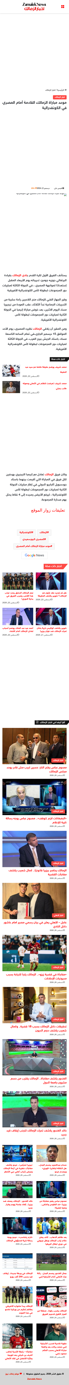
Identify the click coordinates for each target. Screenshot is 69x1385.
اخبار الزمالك (50, 90)
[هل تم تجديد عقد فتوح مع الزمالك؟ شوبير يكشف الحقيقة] (51, 581)
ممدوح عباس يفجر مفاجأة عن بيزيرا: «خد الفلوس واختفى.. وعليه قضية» (53, 1204)
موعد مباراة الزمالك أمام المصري (33, 546)
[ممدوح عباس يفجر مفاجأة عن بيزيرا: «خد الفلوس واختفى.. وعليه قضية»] (51, 1189)
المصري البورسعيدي (33, 539)
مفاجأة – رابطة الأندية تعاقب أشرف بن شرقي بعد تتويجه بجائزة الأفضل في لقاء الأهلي (19, 1355)
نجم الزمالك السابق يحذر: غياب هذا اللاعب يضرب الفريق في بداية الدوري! (19, 596)
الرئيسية (61, 90)
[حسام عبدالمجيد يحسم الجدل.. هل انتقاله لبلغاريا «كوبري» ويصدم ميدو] (51, 1153)
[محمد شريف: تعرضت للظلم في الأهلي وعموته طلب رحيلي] (11, 387)
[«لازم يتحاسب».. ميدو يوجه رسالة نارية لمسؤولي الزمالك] (17, 1225)
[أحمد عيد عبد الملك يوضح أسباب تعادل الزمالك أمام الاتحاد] (17, 616)
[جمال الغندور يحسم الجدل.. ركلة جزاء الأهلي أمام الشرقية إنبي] (51, 1261)
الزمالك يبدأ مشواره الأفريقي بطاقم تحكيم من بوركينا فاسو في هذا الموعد (19, 1309)
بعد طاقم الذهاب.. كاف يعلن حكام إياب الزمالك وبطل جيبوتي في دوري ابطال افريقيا (52, 1240)
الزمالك (37, 329)
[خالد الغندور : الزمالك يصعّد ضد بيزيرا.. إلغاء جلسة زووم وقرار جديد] (17, 1189)
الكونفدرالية (26, 532)
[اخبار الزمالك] (34, 6)
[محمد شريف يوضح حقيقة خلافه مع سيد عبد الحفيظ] (11, 371)
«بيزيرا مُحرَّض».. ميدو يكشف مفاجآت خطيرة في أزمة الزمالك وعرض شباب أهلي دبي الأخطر (18, 1168)
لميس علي (58, 188)
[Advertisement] (34, 50)
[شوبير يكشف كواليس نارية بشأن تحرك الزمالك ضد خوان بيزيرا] (51, 616)
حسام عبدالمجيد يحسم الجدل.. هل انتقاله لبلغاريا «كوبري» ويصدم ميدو (52, 1168)
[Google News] (34, 555)
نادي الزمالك (19, 275)
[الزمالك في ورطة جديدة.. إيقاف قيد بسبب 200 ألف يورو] (17, 1261)
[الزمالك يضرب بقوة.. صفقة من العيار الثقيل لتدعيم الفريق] (51, 1297)
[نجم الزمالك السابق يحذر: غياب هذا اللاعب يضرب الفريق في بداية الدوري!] (17, 581)
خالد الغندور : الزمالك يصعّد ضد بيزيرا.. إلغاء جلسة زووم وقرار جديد (18, 1204)
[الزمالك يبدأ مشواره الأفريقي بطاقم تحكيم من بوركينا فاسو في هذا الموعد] (17, 1294)
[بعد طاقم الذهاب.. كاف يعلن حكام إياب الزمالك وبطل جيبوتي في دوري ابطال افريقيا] (51, 1225)
